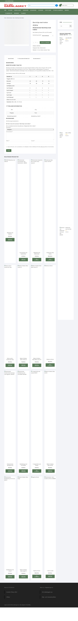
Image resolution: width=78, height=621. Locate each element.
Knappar (67, 10)
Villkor (8, 597)
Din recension (9, 131)
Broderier (16, 13)
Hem (5, 10)
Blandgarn (25, 10)
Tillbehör (23, 13)
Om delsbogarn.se (47, 592)
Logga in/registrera (9, 1)
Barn (14, 17)
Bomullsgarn (17, 10)
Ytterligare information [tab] (23, 58)
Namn (8, 140)
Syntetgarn (48, 10)
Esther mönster (44, 50)
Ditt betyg (8, 127)
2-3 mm (38, 50)
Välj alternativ (36, 259)
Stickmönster (8, 13)
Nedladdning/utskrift (37, 35)
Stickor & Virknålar (58, 10)
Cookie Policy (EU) (11, 592)
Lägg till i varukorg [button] (10, 239)
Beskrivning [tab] (11, 58)
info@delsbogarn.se (49, 587)
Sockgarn (40, 10)
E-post (33, 140)
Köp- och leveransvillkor (49, 597)
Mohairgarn (33, 10)
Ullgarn (10, 10)
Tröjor (48, 50)
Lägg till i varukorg (45, 42)
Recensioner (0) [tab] (36, 58)
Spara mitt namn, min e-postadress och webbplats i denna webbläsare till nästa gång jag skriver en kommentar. (31, 146)
